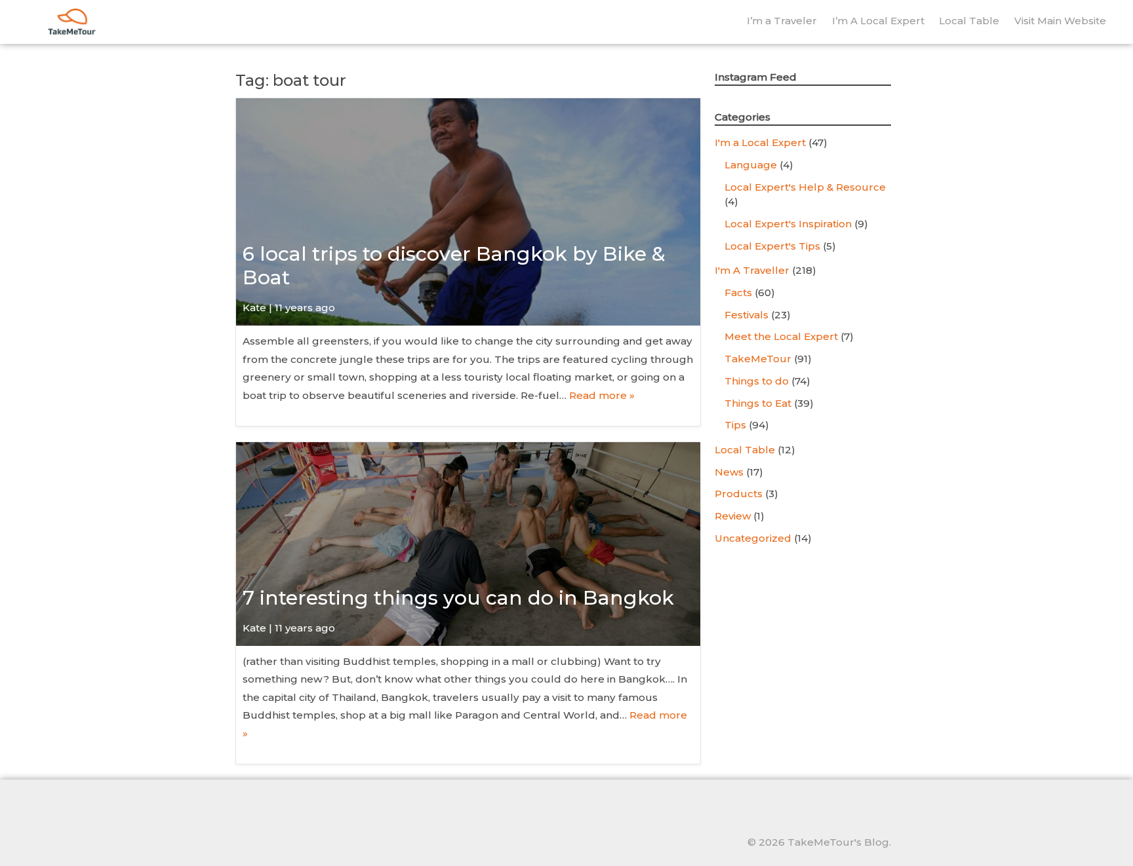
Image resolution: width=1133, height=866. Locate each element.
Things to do (757, 381)
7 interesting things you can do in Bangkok (458, 598)
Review (733, 516)
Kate (254, 307)
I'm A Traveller (752, 270)
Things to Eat (758, 403)
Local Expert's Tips (772, 246)
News (729, 472)
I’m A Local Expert (878, 20)
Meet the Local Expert (781, 336)
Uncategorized (753, 538)
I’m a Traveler (782, 20)
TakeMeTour (758, 358)
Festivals (746, 315)
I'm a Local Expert (760, 142)
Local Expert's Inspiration (788, 223)
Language (751, 165)
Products (739, 493)
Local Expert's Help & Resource (805, 187)
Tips (735, 425)
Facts (738, 292)
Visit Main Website (1060, 20)
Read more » (602, 395)
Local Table (969, 20)
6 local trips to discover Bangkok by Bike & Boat (454, 266)
